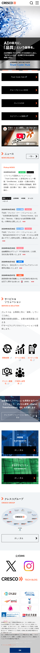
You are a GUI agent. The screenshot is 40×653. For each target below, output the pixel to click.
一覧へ (31, 156)
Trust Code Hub (18, 77)
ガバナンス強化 (33, 359)
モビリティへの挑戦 (18, 116)
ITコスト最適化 (7, 382)
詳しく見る (19, 450)
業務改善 (5, 358)
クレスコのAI (19, 103)
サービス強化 (20, 358)
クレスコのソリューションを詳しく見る (18, 416)
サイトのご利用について (9, 645)
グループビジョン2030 (19, 90)
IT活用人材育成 (20, 382)
